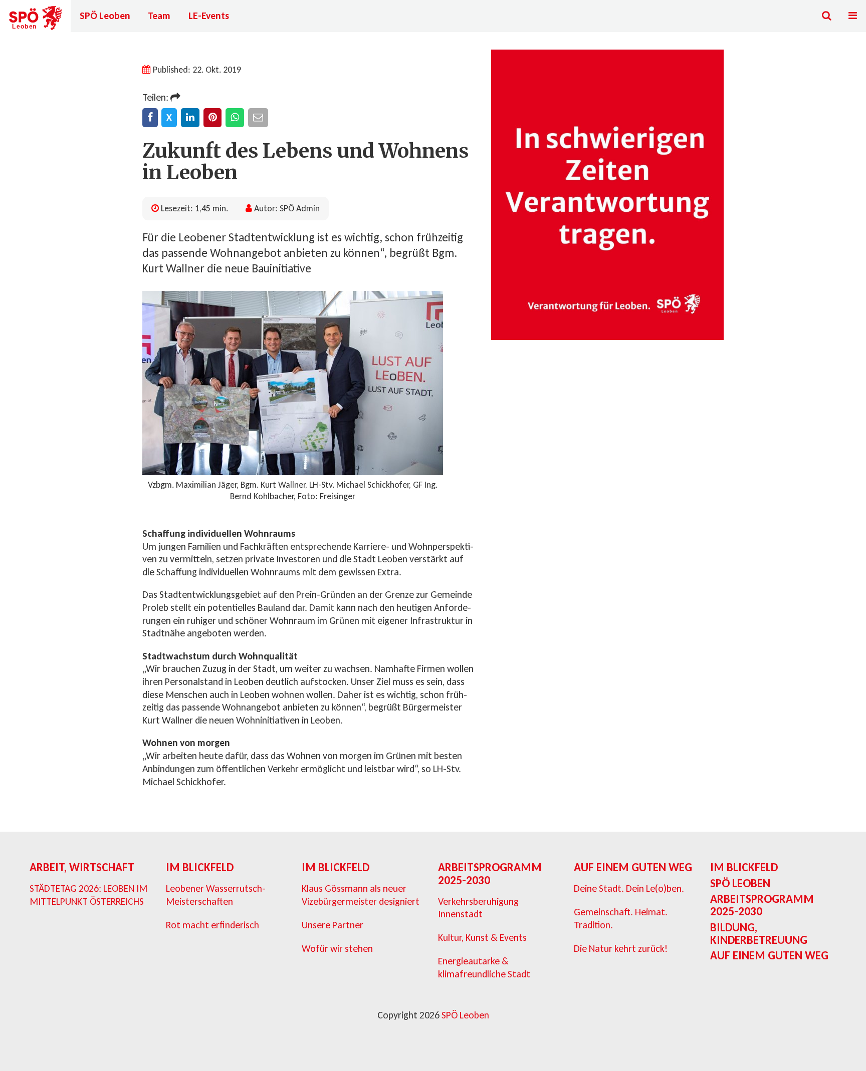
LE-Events (208, 16)
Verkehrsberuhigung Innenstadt (478, 907)
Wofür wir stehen (337, 948)
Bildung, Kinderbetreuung (758, 933)
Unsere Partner (332, 925)
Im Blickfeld (200, 867)
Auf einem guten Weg (633, 867)
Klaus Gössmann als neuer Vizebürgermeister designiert (360, 894)
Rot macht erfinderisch (212, 925)
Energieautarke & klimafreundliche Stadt (484, 967)
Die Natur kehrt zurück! (621, 948)
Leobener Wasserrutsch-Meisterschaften (216, 894)
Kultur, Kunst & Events (482, 937)
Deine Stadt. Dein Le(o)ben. (629, 888)
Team (159, 16)
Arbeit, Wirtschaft (82, 867)
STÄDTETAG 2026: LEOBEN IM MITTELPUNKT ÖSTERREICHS (88, 894)
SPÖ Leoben (105, 16)
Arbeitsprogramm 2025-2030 (490, 873)
